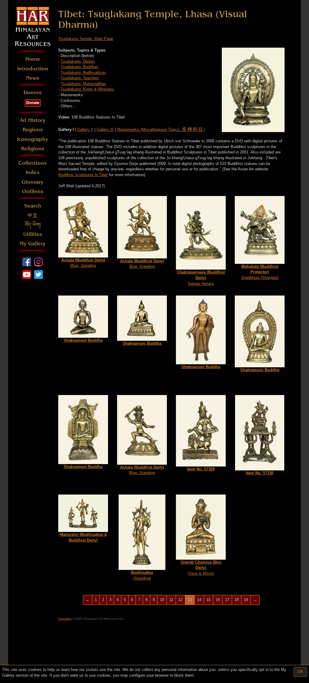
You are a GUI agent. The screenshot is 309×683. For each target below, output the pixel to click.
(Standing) (142, 575)
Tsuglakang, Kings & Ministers (87, 89)
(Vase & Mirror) (200, 568)
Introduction (32, 68)
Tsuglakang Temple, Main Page (85, 38)
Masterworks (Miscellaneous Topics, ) (161, 129)
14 (199, 599)
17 (227, 599)
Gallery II (85, 129)
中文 (32, 215)
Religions (32, 148)
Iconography (32, 139)
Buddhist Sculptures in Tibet (83, 174)
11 (171, 599)
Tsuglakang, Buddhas (79, 67)
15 (208, 599)
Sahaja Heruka (201, 278)
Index (33, 172)
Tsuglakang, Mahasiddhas (83, 83)
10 (162, 599)
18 (236, 599)
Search (32, 206)
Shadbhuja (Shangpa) (260, 272)
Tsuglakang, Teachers (80, 78)
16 (218, 599)
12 (180, 599)
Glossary (32, 182)
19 (246, 599)
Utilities (32, 234)
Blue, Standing (83, 263)
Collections (32, 163)
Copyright (65, 618)
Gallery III (105, 129)
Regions (33, 129)
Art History (33, 120)
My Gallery (33, 243)
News (32, 78)
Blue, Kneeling (142, 264)
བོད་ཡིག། (33, 225)
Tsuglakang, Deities (78, 61)
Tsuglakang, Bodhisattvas (83, 72)
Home (32, 59)
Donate (32, 102)
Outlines (32, 191)
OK (300, 671)
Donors (33, 92)
